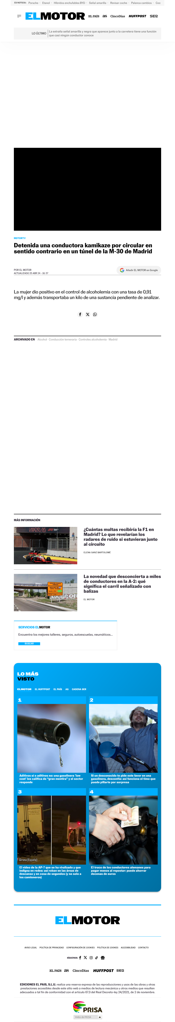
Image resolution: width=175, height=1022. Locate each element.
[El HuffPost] (137, 16)
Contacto (143, 948)
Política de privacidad (51, 948)
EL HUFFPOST (42, 689)
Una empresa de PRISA (87, 1007)
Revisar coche (119, 2)
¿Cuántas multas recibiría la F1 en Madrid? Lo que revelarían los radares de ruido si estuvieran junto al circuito (121, 537)
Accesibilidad (128, 948)
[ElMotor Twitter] (85, 958)
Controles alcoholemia (93, 339)
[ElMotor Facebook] (80, 958)
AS (67, 689)
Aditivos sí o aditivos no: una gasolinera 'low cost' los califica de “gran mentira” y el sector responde (51, 779)
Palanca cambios (141, 2)
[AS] (105, 16)
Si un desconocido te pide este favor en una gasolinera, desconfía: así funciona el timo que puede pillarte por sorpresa (123, 779)
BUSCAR (29, 643)
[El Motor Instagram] (91, 958)
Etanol (46, 2)
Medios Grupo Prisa (87, 1017)
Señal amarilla (98, 2)
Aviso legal (31, 948)
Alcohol (42, 339)
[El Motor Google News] (103, 958)
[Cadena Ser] (154, 16)
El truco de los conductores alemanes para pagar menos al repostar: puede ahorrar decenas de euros (121, 871)
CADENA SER (79, 689)
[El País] (93, 16)
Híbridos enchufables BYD (70, 2)
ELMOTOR (24, 689)
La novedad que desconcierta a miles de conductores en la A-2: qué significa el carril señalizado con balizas (122, 584)
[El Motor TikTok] (96, 958)
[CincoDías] (118, 16)
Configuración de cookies (80, 948)
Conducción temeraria (63, 339)
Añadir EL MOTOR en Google (142, 270)
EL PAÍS (58, 689)
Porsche (33, 2)
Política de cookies (107, 948)
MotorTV (20, 238)
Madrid (113, 339)
